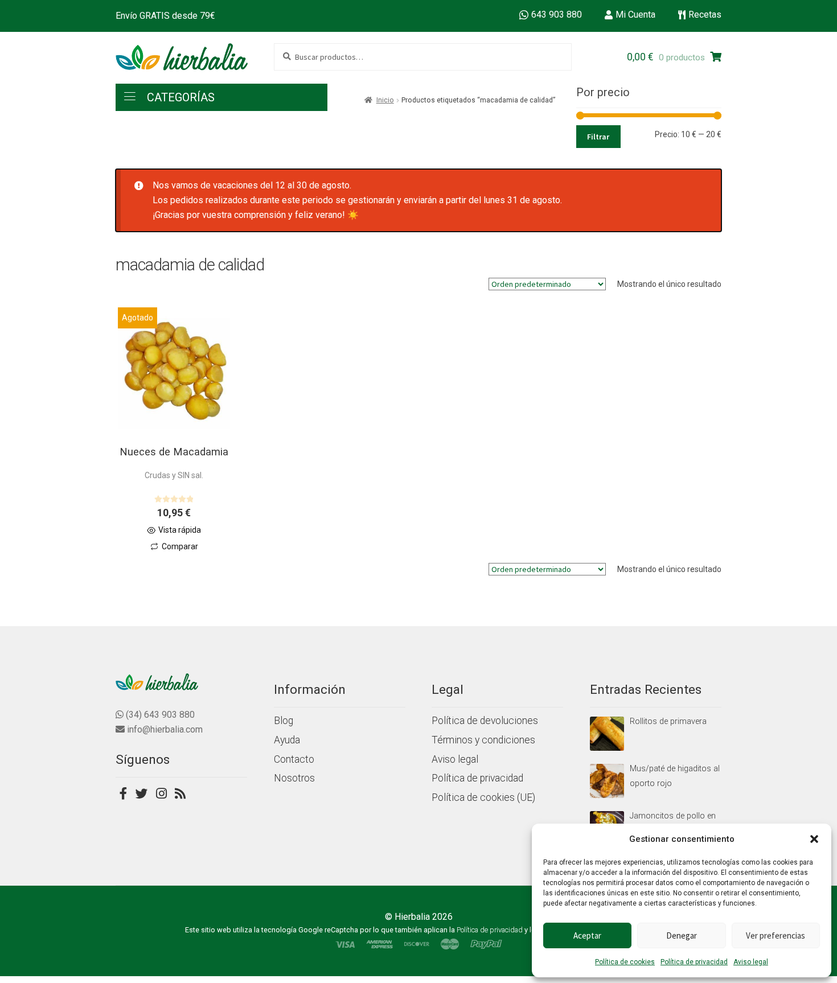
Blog (283, 720)
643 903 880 (556, 14)
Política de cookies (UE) (483, 797)
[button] (814, 839)
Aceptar (587, 935)
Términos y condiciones (483, 740)
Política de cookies (625, 962)
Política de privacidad (694, 962)
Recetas (704, 14)
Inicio (385, 100)
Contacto (294, 759)
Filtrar (598, 136)
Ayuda (287, 740)
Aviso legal (750, 962)
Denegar (681, 935)
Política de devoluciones (485, 720)
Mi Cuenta (635, 14)
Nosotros (294, 778)
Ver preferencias (775, 935)
